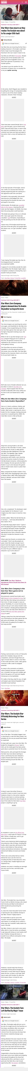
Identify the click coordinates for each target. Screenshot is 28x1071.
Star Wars (7, 278)
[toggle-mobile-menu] (26, 2)
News (6, 22)
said (9, 218)
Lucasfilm (23, 278)
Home (2, 22)
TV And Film (17, 278)
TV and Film (12, 22)
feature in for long (13, 598)
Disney (12, 278)
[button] (26, 43)
